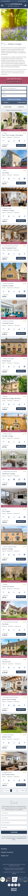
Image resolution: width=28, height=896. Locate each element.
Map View (8, 107)
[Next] (24, 121)
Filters (6, 102)
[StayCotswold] (13, 5)
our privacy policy (11, 838)
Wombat (14, 873)
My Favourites (6, 1)
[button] (2, 5)
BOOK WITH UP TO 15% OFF (14, 81)
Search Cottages (14, 99)
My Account (23, 1)
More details (21, 145)
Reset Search (22, 102)
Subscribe (14, 832)
